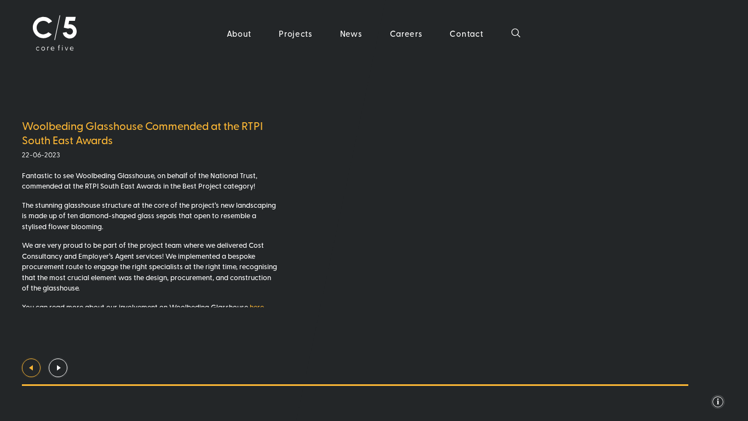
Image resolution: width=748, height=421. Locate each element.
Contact (466, 33)
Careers (406, 33)
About (239, 33)
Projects (296, 33)
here (256, 306)
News (351, 33)
